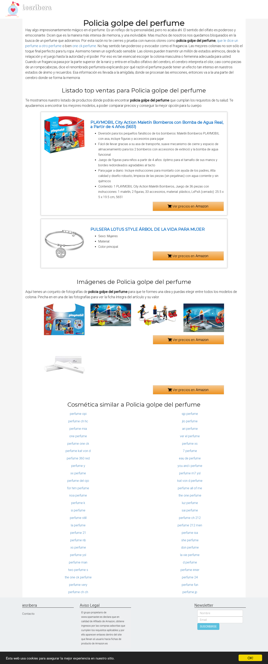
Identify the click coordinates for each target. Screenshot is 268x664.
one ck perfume (84, 46)
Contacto (28, 614)
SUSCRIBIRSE (208, 626)
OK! (250, 657)
